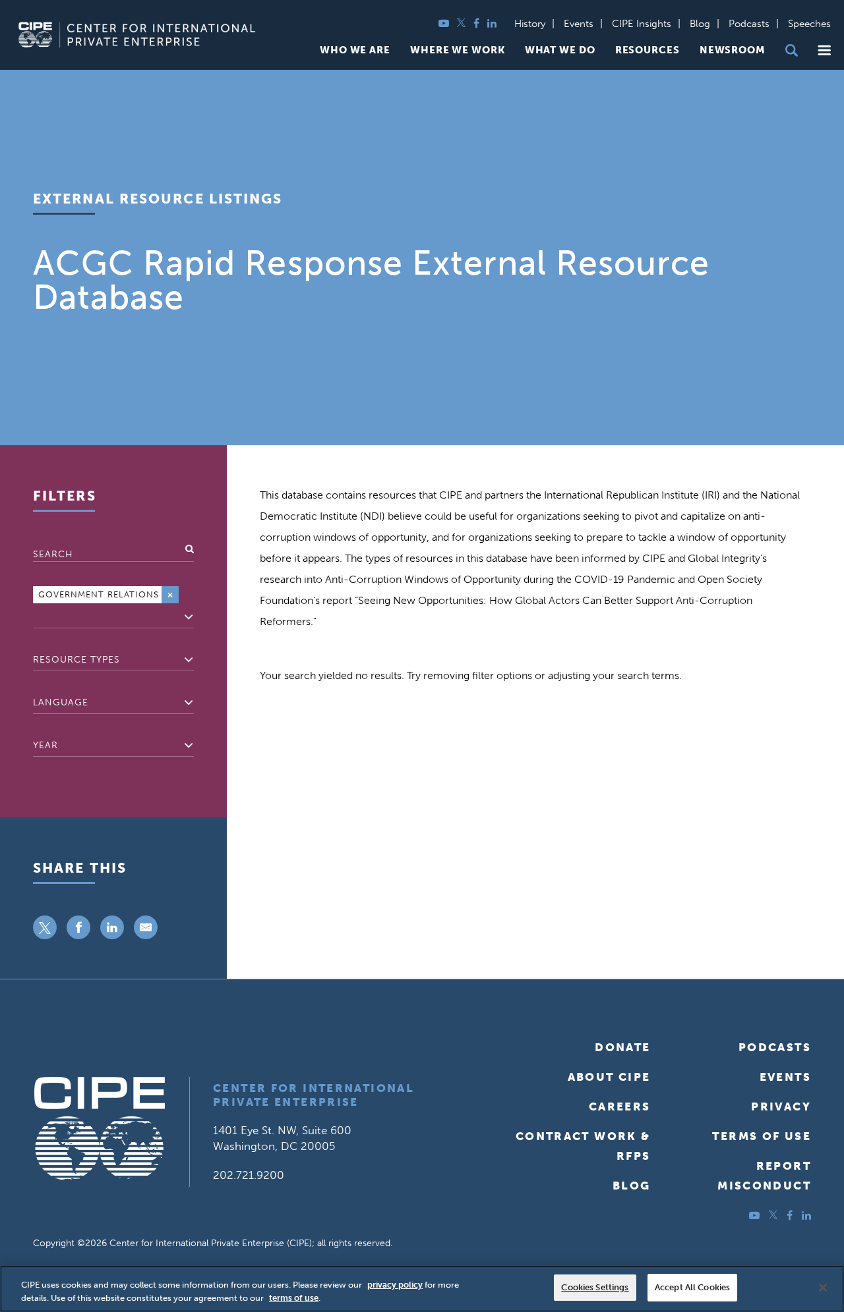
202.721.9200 (248, 1175)
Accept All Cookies (692, 1287)
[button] (824, 50)
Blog (700, 24)
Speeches (809, 24)
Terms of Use (761, 1136)
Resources (647, 50)
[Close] (822, 1287)
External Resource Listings (158, 198)
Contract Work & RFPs (583, 1146)
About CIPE (609, 1076)
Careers (620, 1106)
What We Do (560, 50)
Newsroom (733, 50)
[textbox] (36, 617)
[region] (422, 1288)
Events (578, 24)
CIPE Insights (641, 24)
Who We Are (355, 50)
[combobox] (113, 605)
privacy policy (395, 1285)
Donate (622, 1047)
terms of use (293, 1298)
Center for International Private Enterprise (313, 1094)
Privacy (781, 1106)
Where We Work (457, 50)
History (529, 24)
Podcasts (749, 24)
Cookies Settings (594, 1287)
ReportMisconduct (764, 1175)
